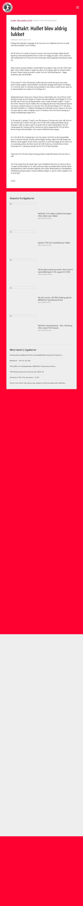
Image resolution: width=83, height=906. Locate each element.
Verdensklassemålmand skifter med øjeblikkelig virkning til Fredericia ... (36, 355)
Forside (13, 20)
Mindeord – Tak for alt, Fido (20, 360)
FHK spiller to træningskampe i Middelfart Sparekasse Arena (32, 366)
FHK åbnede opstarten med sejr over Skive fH (27, 371)
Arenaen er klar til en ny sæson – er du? (24, 377)
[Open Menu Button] (77, 7)
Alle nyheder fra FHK (24, 20)
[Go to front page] (7, 7)
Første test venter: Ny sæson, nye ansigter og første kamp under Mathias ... (38, 383)
